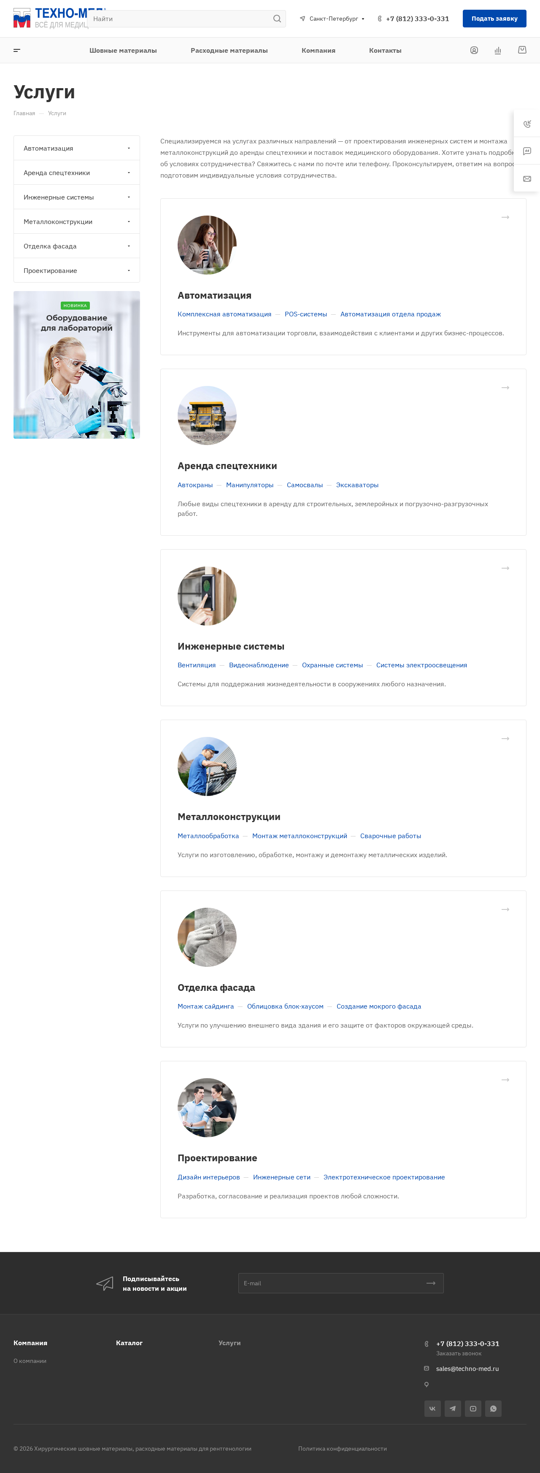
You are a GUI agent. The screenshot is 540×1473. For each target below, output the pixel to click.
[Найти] (279, 18)
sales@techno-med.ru (467, 1369)
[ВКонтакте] (432, 1408)
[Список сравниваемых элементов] (498, 50)
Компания (30, 1342)
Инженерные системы (231, 645)
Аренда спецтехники (227, 465)
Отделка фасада (216, 987)
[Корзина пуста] (522, 50)
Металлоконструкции (229, 816)
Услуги (230, 1342)
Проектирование (217, 1157)
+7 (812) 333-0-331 (417, 18)
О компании (30, 1361)
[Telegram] (453, 1408)
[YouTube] (473, 1408)
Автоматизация (214, 295)
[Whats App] (493, 1408)
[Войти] (474, 50)
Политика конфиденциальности (342, 1448)
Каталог (129, 1342)
